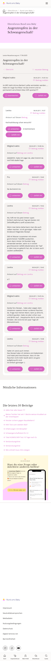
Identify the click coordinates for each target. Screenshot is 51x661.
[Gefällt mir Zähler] (40, 95)
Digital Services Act (10, 634)
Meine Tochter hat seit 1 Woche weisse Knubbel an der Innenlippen (26, 415)
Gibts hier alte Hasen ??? (15, 410)
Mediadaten (7, 618)
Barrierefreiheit (9, 639)
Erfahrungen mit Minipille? (16, 429)
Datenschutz (8, 628)
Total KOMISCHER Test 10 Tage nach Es (21, 437)
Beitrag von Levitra (25, 153)
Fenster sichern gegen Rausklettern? (20, 420)
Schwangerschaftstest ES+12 (17, 433)
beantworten (13, 95)
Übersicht (9, 69)
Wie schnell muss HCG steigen (18, 450)
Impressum (7, 608)
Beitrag (24, 117)
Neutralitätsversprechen (12, 613)
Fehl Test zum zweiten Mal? (17, 425)
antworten (15, 129)
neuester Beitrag (41, 69)
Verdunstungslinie (13, 441)
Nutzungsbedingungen (12, 623)
